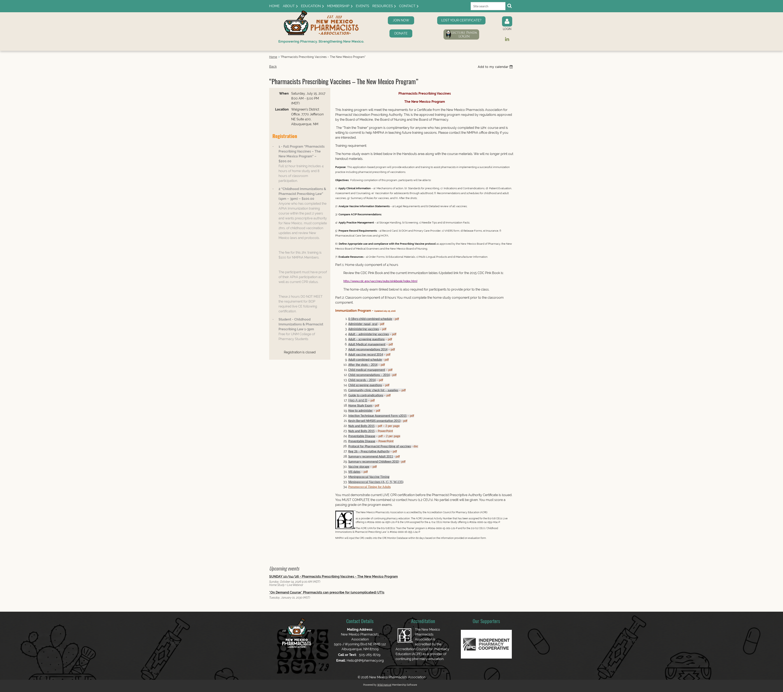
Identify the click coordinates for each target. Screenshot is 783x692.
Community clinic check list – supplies (373, 390)
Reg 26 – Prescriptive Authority (368, 451)
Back (273, 67)
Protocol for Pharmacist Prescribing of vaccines (379, 446)
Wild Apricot (384, 684)
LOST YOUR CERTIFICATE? (461, 20)
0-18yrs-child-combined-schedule (370, 319)
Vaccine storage (358, 467)
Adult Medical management (366, 344)
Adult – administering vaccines (368, 334)
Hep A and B (357, 400)
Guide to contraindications (365, 395)
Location (282, 109)
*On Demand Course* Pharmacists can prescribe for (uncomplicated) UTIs (326, 592)
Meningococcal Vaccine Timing (368, 477)
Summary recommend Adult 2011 (370, 456)
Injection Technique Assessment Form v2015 (377, 416)
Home (273, 57)
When (284, 93)
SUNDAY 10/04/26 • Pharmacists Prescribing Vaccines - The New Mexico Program (333, 576)
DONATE (401, 33)
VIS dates (354, 472)
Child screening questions (365, 385)
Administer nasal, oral (362, 324)
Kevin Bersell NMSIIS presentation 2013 (374, 421)
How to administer (360, 410)
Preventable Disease (361, 436)
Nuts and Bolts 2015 (361, 426)
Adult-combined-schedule (365, 359)
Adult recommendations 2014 (367, 349)
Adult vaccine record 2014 (365, 354)
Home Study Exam (360, 405)
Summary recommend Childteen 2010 (373, 461)
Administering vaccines (363, 329)
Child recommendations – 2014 (369, 375)
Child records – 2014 (362, 380)
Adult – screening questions (366, 339)
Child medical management (366, 370)
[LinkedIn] (507, 39)
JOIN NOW (401, 20)
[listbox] (496, 66)
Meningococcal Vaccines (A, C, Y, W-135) (375, 482)
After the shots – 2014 (362, 365)
